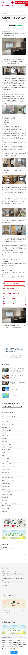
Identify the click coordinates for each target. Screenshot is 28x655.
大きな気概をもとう (14, 395)
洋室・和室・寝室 (6, 477)
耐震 (3, 441)
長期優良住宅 (5, 447)
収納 (3, 427)
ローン (3, 461)
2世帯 (3, 452)
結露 (3, 455)
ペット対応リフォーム (7, 503)
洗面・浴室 (4, 472)
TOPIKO (4, 419)
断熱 (3, 438)
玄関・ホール (5, 463)
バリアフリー (5, 444)
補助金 (3, 435)
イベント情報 (10, 288)
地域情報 (4, 497)
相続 (3, 433)
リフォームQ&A (11, 298)
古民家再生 (4, 483)
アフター (4, 508)
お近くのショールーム (13, 283)
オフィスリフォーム (6, 424)
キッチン (4, 469)
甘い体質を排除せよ (14, 389)
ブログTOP (7, 2)
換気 (3, 500)
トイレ (3, 475)
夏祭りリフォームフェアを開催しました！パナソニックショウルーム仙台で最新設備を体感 (17, 370)
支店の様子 (4, 489)
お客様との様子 (5, 494)
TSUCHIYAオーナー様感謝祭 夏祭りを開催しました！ (13, 579)
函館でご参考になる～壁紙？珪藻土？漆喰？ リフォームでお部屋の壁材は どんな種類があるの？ (14, 350)
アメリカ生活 (5, 430)
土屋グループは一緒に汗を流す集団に (11, 575)
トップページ (10, 303)
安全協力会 (4, 449)
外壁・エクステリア (6, 480)
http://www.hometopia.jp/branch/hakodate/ (12, 277)
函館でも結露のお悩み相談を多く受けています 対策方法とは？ (13, 356)
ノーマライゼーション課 (7, 416)
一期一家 (4, 486)
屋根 (3, 511)
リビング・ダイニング (7, 466)
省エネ (3, 421)
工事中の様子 (5, 505)
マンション (4, 491)
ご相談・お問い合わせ (13, 293)
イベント (4, 458)
